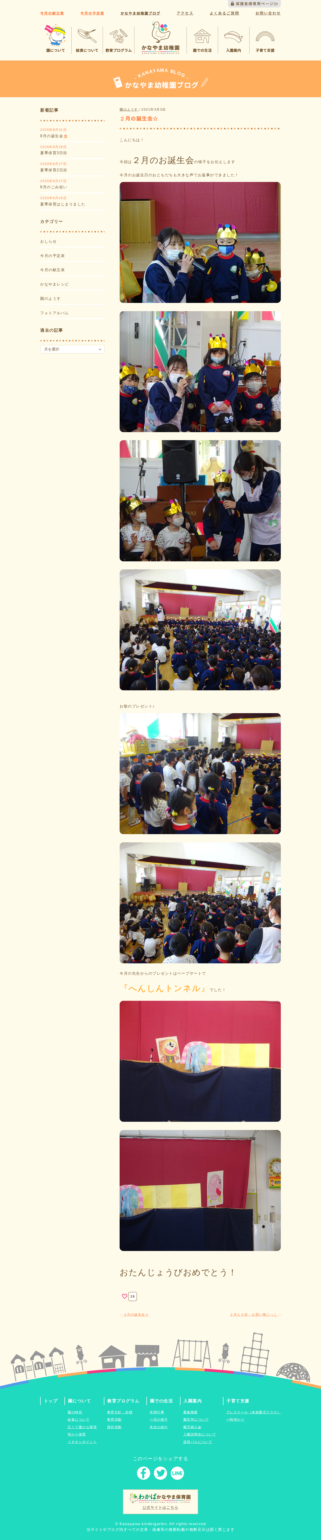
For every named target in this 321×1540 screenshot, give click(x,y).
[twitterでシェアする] (160, 1474)
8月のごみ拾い (53, 187)
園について (79, 1401)
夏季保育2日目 (53, 170)
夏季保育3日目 (53, 153)
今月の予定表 (92, 13)
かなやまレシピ (54, 284)
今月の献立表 (52, 13)
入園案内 (193, 1401)
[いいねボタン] (124, 1296)
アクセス (184, 13)
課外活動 (114, 1427)
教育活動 (114, 1419)
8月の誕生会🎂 (54, 136)
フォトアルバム (54, 313)
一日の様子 (159, 1419)
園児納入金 (192, 1427)
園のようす (50, 299)
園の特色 (75, 1412)
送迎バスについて (197, 1442)
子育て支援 (238, 1401)
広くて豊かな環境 (82, 1427)
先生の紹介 (159, 1427)
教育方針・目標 (120, 1412)
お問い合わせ (268, 13)
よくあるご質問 (224, 13)
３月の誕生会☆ (135, 1314)
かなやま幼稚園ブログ (140, 13)
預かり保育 (77, 1434)
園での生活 (161, 1401)
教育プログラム (123, 1401)
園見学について (196, 1419)
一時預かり (235, 1419)
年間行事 (157, 1412)
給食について (79, 1419)
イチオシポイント (82, 1442)
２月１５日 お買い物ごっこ (254, 1314)
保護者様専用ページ (255, 3)
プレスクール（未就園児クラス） (253, 1412)
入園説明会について (199, 1434)
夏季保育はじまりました (63, 204)
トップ (51, 1401)
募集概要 (190, 1412)
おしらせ (48, 241)
